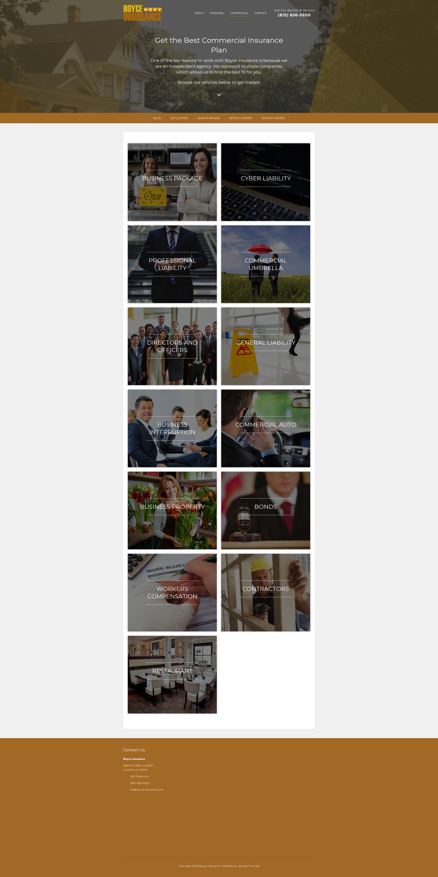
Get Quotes (179, 118)
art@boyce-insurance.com (147, 789)
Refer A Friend (240, 118)
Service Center (273, 118)
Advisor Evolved (248, 866)
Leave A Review (208, 118)
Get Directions (139, 776)
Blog (157, 118)
